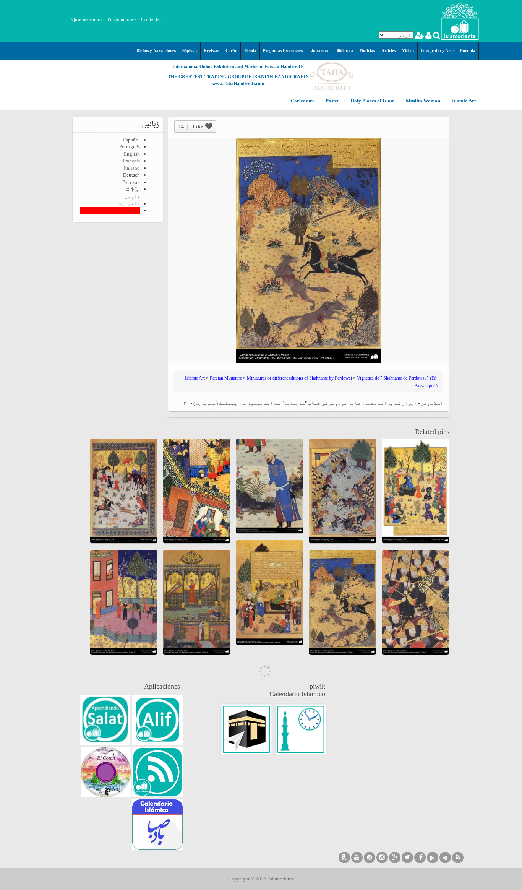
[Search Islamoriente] (436, 36)
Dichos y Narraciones (156, 50)
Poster (331, 101)
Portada (467, 50)
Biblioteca (344, 50)
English (132, 154)
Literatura (319, 50)
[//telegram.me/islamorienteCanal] (445, 857)
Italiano (132, 168)
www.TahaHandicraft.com (238, 83)
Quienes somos (86, 19)
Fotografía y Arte (437, 50)
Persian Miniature (226, 378)
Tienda (250, 50)
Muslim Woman (422, 101)
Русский (131, 182)
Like (190, 127)
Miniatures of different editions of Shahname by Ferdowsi (299, 378)
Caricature (302, 101)
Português (129, 146)
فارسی (132, 196)
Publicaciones (121, 19)
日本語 (132, 189)
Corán (231, 50)
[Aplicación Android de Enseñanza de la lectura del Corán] (157, 720)
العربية (129, 203)
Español (131, 140)
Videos (408, 50)
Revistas (211, 50)
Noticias (367, 50)
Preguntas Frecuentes (283, 50)
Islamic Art (463, 101)
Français (131, 161)
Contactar (151, 19)
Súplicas (189, 50)
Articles (388, 50)
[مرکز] (460, 20)
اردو (134, 210)
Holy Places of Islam (372, 101)
